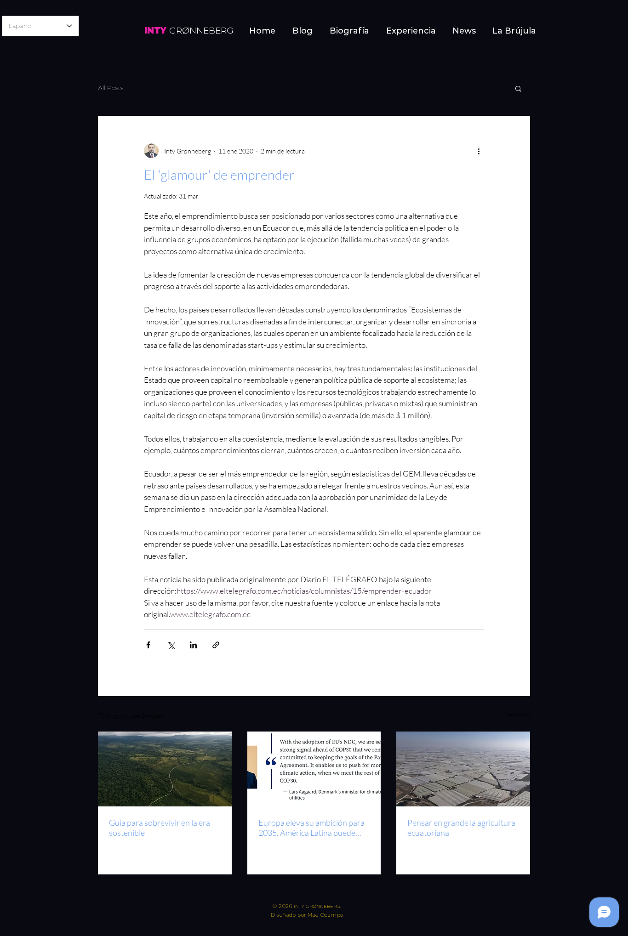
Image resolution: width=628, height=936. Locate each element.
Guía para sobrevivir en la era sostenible (159, 827)
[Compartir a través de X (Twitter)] (170, 645)
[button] (518, 88)
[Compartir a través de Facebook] (148, 645)
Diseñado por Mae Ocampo (307, 915)
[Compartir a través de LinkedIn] (193, 645)
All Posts (110, 88)
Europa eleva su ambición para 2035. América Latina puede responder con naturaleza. (311, 827)
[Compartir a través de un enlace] (215, 645)
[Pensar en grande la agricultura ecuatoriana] (463, 769)
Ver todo (518, 715)
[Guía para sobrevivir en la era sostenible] (165, 769)
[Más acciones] (478, 150)
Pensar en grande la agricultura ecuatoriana (461, 827)
